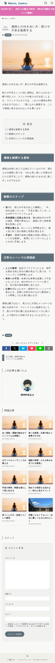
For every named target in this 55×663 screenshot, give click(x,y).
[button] (6, 348)
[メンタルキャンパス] (14, 3)
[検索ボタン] (46, 3)
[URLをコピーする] (49, 348)
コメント (10, 558)
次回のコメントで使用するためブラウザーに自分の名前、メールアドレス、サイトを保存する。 (28, 625)
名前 (8, 594)
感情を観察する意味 (19, 129)
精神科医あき (27, 395)
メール (9, 604)
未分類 (8, 35)
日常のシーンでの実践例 (21, 138)
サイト (8, 614)
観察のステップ (17, 134)
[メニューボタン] (52, 3)
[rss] (27, 656)
